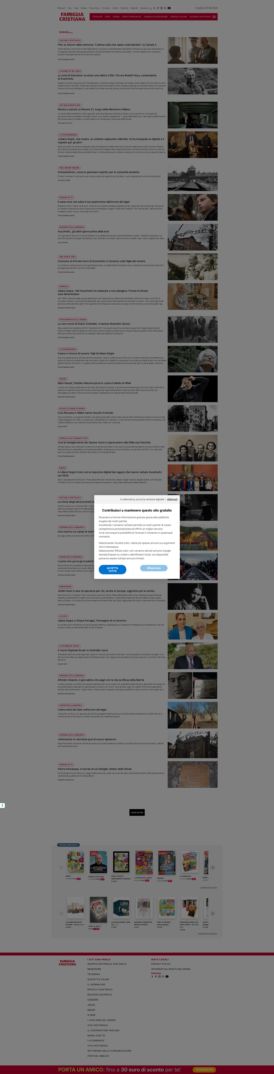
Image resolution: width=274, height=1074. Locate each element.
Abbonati (172, 499)
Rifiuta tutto (154, 568)
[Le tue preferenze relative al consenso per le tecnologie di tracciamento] (2, 805)
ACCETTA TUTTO (112, 570)
